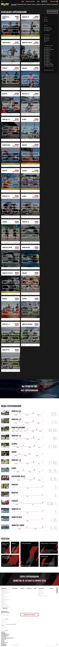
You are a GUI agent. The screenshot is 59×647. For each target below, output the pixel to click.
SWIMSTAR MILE (49, 63)
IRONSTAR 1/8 (48, 53)
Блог (39, 594)
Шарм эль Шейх (49, 29)
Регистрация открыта (50, 70)
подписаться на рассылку (30, 1)
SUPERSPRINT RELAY (18, 476)
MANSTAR (48, 57)
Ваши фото (44, 4)
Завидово (47, 30)
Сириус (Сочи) (48, 27)
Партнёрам (48, 4)
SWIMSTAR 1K (48, 60)
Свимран (47, 40)
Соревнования (13, 4)
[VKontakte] (42, 1)
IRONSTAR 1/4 (48, 50)
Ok (36, 614)
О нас (39, 589)
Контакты (51, 588)
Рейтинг (33, 4)
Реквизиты (41, 592)
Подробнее (10, 30)
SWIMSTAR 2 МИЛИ (49, 64)
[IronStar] (5, 5)
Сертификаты (38, 4)
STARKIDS (47, 58)
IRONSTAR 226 (16, 411)
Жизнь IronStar (41, 588)
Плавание (47, 38)
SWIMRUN (48, 61)
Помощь (38, 1)
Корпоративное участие (21, 4)
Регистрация (10, 25)
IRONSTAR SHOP (5, 608)
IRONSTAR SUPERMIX (50, 49)
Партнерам (41, 593)
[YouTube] (44, 1)
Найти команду (15, 588)
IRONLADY (48, 55)
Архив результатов (52, 11)
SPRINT (14, 468)
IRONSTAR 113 (48, 47)
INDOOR (14, 452)
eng (1, 1)
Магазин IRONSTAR (54, 4)
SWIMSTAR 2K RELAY (50, 66)
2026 (47, 21)
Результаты (29, 4)
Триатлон (47, 36)
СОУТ (57, 644)
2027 (47, 19)
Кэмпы (35, 588)
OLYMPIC (47, 52)
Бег (46, 41)
